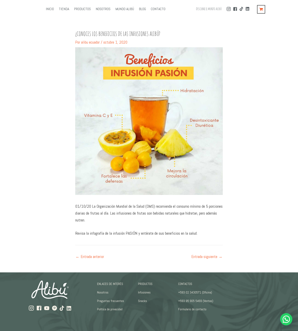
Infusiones (144, 292)
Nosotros (102, 292)
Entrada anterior (90, 257)
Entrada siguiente (206, 257)
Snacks (142, 301)
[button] (286, 319)
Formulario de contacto (192, 309)
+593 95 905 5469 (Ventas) (195, 301)
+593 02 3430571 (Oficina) (195, 292)
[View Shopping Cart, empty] (261, 9)
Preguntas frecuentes (110, 301)
